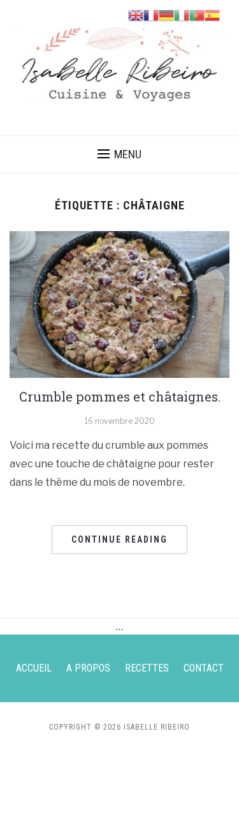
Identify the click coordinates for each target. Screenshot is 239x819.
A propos (88, 668)
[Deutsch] (166, 14)
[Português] (197, 14)
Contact (204, 668)
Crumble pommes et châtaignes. (120, 396)
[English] (135, 14)
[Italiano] (181, 14)
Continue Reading (119, 539)
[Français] (151, 14)
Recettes (147, 668)
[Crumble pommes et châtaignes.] (119, 303)
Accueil (34, 668)
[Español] (212, 14)
